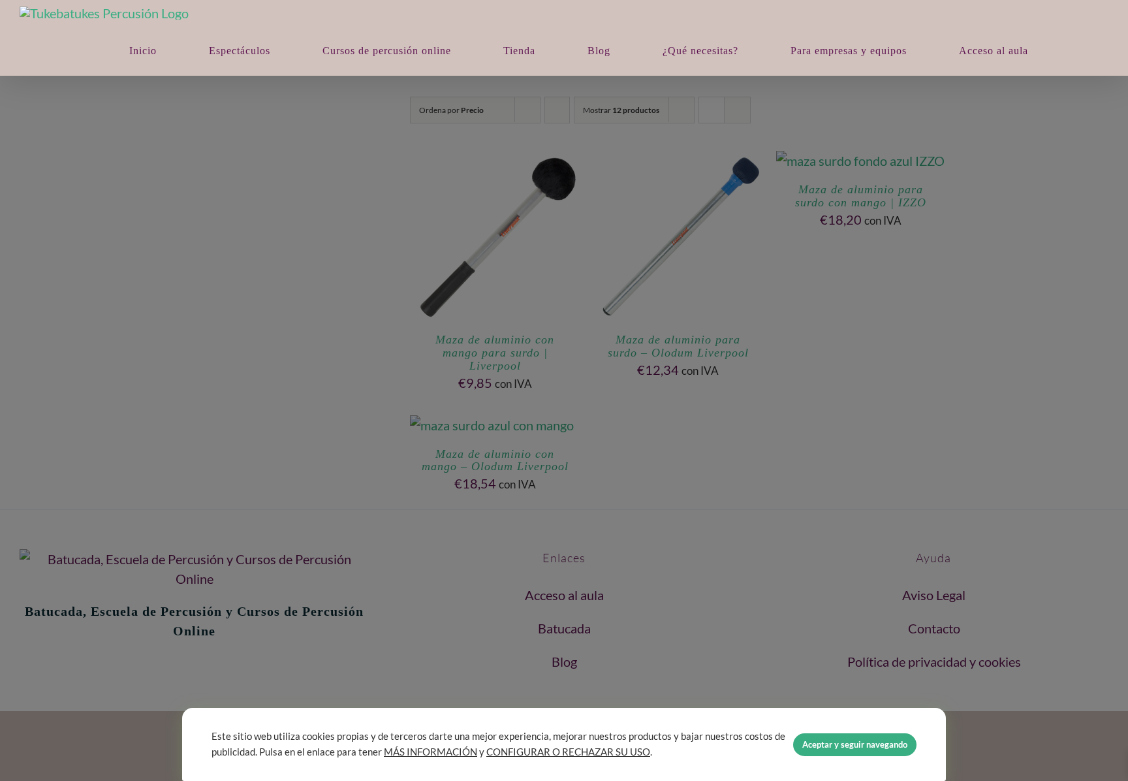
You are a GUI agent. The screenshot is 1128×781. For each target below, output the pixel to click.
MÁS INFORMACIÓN (430, 751)
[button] (1076, 50)
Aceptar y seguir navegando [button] (854, 744)
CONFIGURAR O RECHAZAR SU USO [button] (568, 751)
